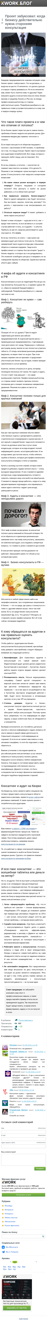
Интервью (9, 1210)
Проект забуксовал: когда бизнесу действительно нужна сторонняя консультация (25, 21)
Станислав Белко (19, 1110)
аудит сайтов (34, 797)
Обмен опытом (11, 1218)
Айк (11, 1090)
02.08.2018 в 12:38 (30, 1045)
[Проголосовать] (16, 1026)
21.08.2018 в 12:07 (33, 1072)
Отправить (40, 1168)
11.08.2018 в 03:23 (29, 1101)
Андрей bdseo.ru (18, 1051)
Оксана (13, 1045)
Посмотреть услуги (23, 1195)
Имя (2, 1128)
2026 (15, 1262)
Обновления (10, 1221)
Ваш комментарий (8, 1152)
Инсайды (8, 1206)
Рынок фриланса (26, 1020)
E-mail (3, 1135)
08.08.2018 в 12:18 (26, 1090)
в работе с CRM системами (23, 829)
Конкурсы (9, 1214)
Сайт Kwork (23, 1319)
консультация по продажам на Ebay (16, 858)
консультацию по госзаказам (13, 844)
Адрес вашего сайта (8, 1142)
